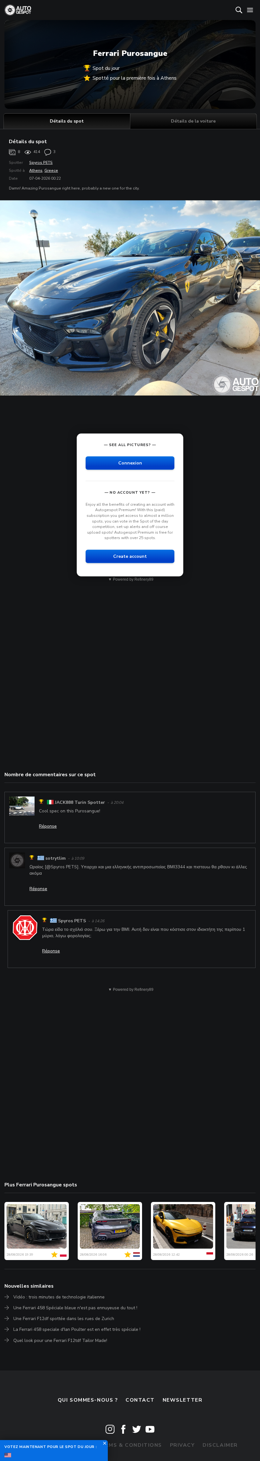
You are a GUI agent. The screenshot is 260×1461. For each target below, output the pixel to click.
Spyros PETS (41, 162)
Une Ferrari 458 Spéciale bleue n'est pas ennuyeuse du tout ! (75, 1308)
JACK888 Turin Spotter (80, 802)
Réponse (48, 826)
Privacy (182, 1445)
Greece (51, 170)
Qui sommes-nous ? (88, 1400)
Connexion (130, 463)
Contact (140, 1400)
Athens (35, 170)
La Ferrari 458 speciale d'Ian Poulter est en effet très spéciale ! (76, 1329)
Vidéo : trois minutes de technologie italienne (59, 1297)
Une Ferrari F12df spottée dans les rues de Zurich (63, 1319)
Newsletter (183, 1400)
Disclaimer (220, 1445)
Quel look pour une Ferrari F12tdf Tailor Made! (60, 1341)
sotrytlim (55, 858)
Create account (130, 556)
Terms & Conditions (129, 1445)
